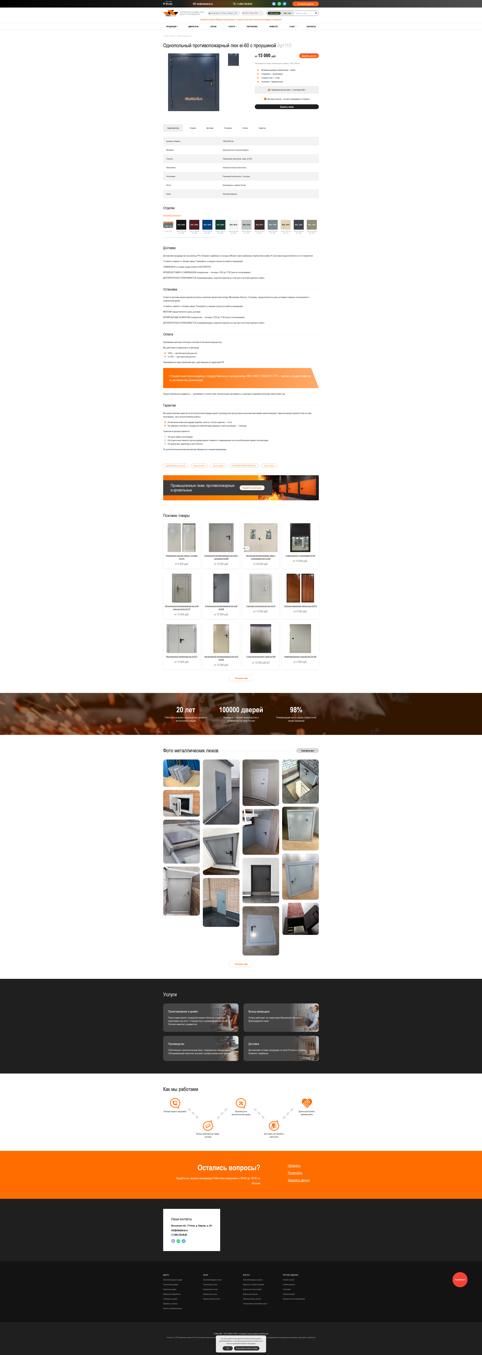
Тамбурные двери (170, 1299)
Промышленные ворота (252, 1299)
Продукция (171, 26)
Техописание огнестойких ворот (255, 1303)
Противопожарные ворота (253, 1280)
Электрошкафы (289, 1294)
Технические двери (170, 1284)
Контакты (311, 26)
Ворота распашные (250, 1294)
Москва (169, 4)
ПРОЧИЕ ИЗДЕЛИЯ (290, 1275)
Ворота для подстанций (252, 1289)
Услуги (231, 26)
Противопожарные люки (212, 1280)
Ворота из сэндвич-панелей (253, 1284)
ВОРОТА (246, 1275)
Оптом (213, 26)
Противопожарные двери (172, 1280)
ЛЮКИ (205, 1275)
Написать (294, 1166)
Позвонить (295, 1173)
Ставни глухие (288, 1280)
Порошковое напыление (172, 215)
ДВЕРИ (166, 1275)
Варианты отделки (170, 1303)
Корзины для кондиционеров (294, 1299)
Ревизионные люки (210, 1289)
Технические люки (210, 1284)
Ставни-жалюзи (289, 1284)
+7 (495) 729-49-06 (244, 4)
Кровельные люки (210, 1294)
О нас (292, 26)
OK (228, 1348)
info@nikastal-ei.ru (205, 4)
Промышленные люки (211, 1299)
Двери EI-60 (193, 26)
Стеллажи (287, 1289)
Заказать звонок (299, 1180)
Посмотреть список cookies (246, 1348)
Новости (273, 26)
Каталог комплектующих (172, 1308)
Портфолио (252, 26)
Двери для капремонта (171, 1294)
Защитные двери (169, 1289)
